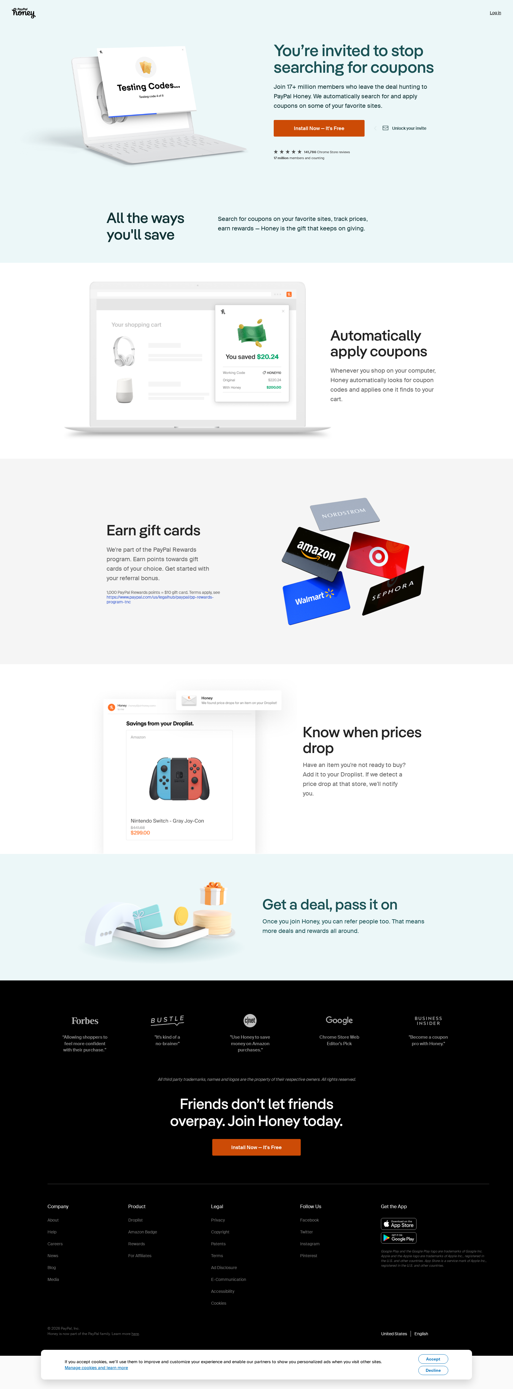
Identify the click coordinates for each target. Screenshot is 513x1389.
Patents (218, 1243)
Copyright (220, 1232)
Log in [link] (495, 12)
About (53, 1220)
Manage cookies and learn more (96, 1367)
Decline (433, 1370)
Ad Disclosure (224, 1267)
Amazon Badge (142, 1232)
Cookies (218, 1303)
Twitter (306, 1232)
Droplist (135, 1220)
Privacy (218, 1220)
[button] (404, 1334)
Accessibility (223, 1291)
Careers (55, 1243)
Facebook (309, 1220)
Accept (433, 1359)
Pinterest (308, 1255)
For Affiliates (139, 1255)
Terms (217, 1255)
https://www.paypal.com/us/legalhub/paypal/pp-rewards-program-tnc (160, 599)
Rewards (136, 1243)
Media (53, 1279)
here (135, 1333)
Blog (52, 1267)
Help (52, 1232)
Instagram (310, 1243)
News (53, 1255)
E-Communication (228, 1279)
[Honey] (24, 13)
